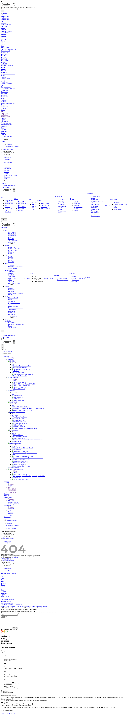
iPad (13, 394)
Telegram (7, 159)
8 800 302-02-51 (5, 713)
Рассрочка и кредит (7, 603)
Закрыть (14, 627)
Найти (3, 616)
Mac (13, 364)
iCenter (3, 586)
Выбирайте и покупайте (8, 573)
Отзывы (3, 591)
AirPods (3, 583)
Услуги (10, 485)
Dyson (3, 585)
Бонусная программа (7, 599)
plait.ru (13, 713)
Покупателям (5, 596)
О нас (2, 590)
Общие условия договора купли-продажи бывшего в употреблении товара (24, 606)
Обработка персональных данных (11, 604)
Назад (11, 358)
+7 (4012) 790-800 (6, 136)
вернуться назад (6, 557)
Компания (11, 508)
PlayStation (15, 472)
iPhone (14, 380)
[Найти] (2, 11)
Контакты (4, 593)
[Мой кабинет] (1, 333)
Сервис (3, 594)
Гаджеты (14, 446)
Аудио (14, 433)
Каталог (10, 359)
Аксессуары (15, 415)
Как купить (11, 500)
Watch (13, 405)
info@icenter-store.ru (8, 149)
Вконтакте (7, 157)
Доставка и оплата (6, 601)
